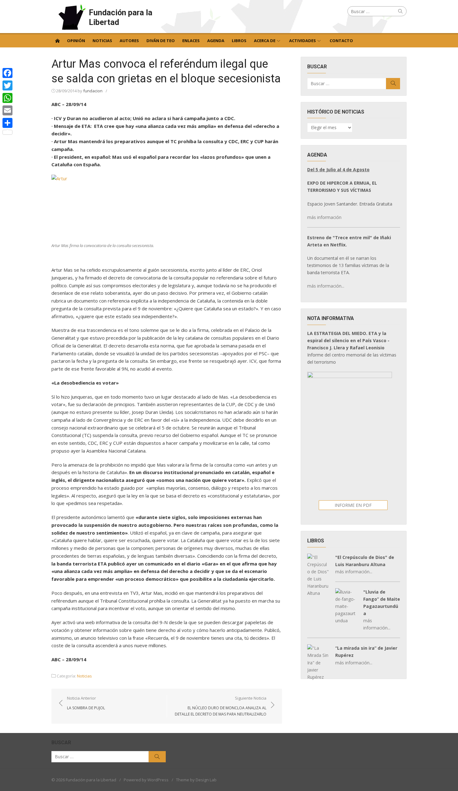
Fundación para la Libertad (120, 17)
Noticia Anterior (86, 702)
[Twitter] (7, 85)
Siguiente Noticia (220, 705)
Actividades (302, 40)
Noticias (102, 40)
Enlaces (191, 40)
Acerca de (264, 40)
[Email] (7, 110)
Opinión (76, 40)
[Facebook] (7, 73)
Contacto (341, 40)
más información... (325, 286)
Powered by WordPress (146, 780)
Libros (239, 40)
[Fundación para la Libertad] (57, 40)
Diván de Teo (160, 40)
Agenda (215, 40)
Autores (129, 40)
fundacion (93, 91)
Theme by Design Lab (196, 780)
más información (324, 217)
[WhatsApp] (7, 98)
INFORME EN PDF (353, 505)
